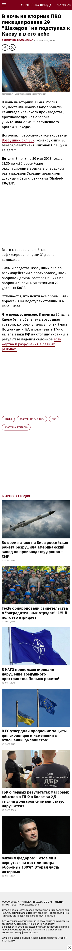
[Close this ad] (69, 947)
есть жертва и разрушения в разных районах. (31, 344)
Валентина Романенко (18, 40)
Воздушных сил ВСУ (18, 140)
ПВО (54, 419)
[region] (34, 216)
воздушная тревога (16, 427)
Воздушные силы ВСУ (32, 419)
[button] (5, 47)
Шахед (8, 419)
